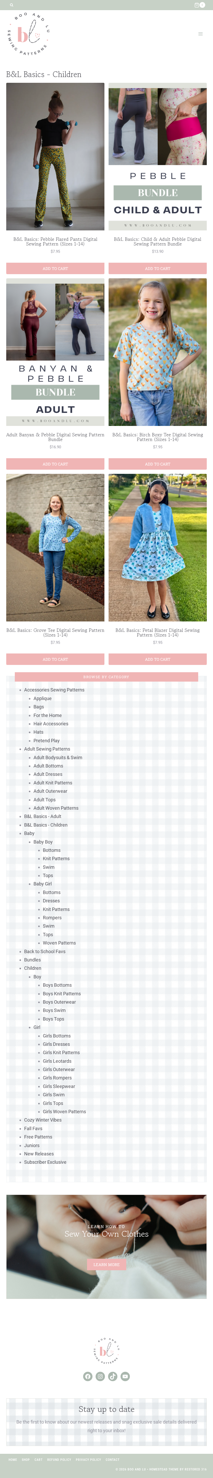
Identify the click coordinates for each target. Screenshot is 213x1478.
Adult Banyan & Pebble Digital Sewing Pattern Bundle (55, 437)
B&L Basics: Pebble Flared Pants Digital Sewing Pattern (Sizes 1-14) (55, 241)
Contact (112, 1460)
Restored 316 (196, 1469)
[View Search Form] (11, 5)
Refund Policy (59, 1460)
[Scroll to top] (199, 1457)
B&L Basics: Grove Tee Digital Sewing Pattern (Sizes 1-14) (55, 632)
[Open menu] (200, 34)
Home (13, 1460)
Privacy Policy (88, 1460)
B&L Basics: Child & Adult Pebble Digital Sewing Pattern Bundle (157, 241)
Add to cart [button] (55, 268)
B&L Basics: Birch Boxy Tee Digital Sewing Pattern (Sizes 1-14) (157, 437)
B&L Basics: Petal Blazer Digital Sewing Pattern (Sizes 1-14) (158, 632)
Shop (26, 1460)
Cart (39, 1460)
